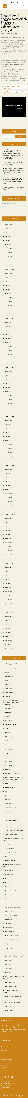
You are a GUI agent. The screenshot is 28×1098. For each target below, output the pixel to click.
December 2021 (9, 453)
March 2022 (8, 440)
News (6, 745)
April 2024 (7, 338)
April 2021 (7, 485)
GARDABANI (8, 720)
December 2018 (9, 600)
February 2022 (8, 444)
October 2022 (8, 412)
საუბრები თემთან (10, 982)
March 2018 (8, 636)
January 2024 (8, 351)
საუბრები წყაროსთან (11, 986)
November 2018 (9, 604)
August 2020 (8, 518)
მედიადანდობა (9, 968)
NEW (6, 741)
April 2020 (7, 534)
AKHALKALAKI (9, 688)
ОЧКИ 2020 (8, 882)
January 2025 (8, 302)
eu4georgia (8, 712)
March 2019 (8, 587)
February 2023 (8, 395)
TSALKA (7, 791)
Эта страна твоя (9, 927)
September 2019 (9, 563)
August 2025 (8, 273)
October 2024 (8, 314)
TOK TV (14, 2)
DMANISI (7, 708)
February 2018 (8, 640)
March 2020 (8, 538)
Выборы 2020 (8, 826)
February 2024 (8, 346)
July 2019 (7, 571)
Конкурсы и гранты (10, 852)
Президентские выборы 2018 (13, 907)
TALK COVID (8, 761)
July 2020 (7, 522)
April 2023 (7, 387)
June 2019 (7, 575)
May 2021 (7, 481)
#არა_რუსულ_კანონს (11, 664)
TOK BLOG (7, 769)
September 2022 (9, 416)
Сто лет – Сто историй (11, 915)
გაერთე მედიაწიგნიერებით (12, 940)
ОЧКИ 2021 (8, 887)
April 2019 (7, 583)
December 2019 (9, 551)
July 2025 (7, 277)
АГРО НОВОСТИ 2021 (11, 808)
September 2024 (9, 318)
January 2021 (8, 498)
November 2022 (9, 408)
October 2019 (8, 559)
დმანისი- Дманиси (10, 952)
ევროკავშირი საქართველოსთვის (14, 956)
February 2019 (8, 591)
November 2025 (9, 261)
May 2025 (7, 285)
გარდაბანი (8, 944)
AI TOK (7, 680)
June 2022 (7, 428)
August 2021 (8, 469)
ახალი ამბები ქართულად (12, 935)
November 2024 (9, 310)
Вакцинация (8, 816)
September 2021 (9, 465)
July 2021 (7, 473)
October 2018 (8, 608)
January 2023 (8, 400)
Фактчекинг (8, 923)
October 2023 (8, 363)
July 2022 (7, 424)
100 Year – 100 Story (10, 668)
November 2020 (9, 506)
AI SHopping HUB (9, 676)
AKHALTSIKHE (9, 692)
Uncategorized (8, 796)
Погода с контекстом (10, 895)
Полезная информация (11, 899)
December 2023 (9, 355)
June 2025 (7, 281)
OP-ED (6, 753)
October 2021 (8, 461)
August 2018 (8, 616)
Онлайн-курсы (9, 874)
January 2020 (8, 547)
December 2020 (9, 502)
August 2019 (8, 567)
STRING (7, 757)
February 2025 (8, 298)
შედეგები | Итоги (9, 1006)
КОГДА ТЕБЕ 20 (9, 848)
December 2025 (9, 257)
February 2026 (8, 249)
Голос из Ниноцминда (11, 834)
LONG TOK (8, 733)
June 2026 (7, 232)
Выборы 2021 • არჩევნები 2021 (14, 830)
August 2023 (8, 371)
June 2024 (7, 330)
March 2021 (8, 489)
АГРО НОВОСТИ (9, 804)
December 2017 (9, 645)
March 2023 (8, 391)
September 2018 (9, 612)
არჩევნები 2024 (9, 931)
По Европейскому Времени (12, 891)
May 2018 (7, 628)
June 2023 (7, 379)
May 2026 (7, 236)
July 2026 (7, 228)
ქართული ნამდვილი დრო (12, 1002)
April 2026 (7, 240)
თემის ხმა (7, 964)
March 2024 (8, 342)
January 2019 (8, 596)
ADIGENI (7, 672)
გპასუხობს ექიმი (9, 948)
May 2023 (7, 383)
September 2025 (9, 269)
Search (14, 131)
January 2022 (8, 449)
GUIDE (6, 728)
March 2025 (8, 293)
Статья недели (9, 911)
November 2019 (9, 555)
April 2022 (7, 436)
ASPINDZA (8, 696)
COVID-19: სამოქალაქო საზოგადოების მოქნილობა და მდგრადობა (11, 702)
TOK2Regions (8, 783)
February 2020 (8, 542)
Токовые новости (9, 919)
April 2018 (7, 632)
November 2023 (9, 359)
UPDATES (7, 800)
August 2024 (8, 322)
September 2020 (9, 514)
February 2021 (8, 493)
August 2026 (8, 224)
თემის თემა (8, 960)
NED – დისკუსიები (10, 737)
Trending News (9, 787)
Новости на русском (10, 860)
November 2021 (9, 457)
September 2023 (9, 367)
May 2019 (7, 579)
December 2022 (9, 404)
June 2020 (7, 526)
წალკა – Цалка (9, 1010)
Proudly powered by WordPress (11, 1094)
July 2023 (7, 375)
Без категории (9, 812)
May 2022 (7, 432)
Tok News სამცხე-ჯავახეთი (12, 773)
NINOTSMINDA (9, 749)
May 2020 (7, 530)
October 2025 (8, 265)
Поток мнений (9, 903)
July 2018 (7, 620)
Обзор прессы (9, 870)
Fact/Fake (7, 716)
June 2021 (7, 477)
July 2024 (7, 326)
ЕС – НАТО (8, 844)
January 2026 (8, 253)
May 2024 (7, 334)
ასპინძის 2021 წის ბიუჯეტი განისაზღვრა (10, 87)
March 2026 (8, 244)
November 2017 (9, 649)
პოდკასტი (7, 972)
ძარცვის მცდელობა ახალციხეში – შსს (13, 92)
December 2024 (9, 306)
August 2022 (8, 420)
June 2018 (7, 624)
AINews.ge (8, 684)
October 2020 (8, 510)
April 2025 (7, 289)
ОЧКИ (6, 878)
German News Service (10, 724)
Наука (6, 856)
